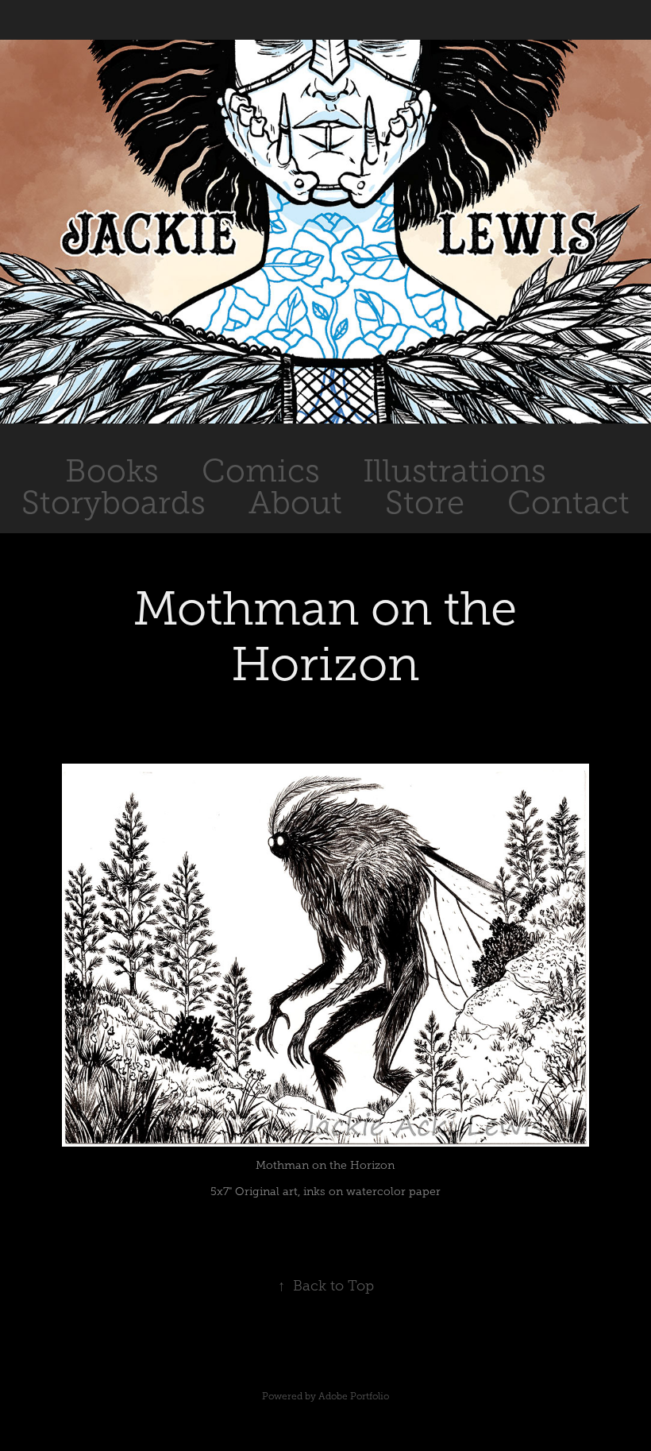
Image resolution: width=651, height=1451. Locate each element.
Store (424, 502)
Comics (261, 471)
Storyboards (113, 502)
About (295, 502)
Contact (568, 502)
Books (112, 471)
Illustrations (454, 471)
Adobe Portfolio (353, 1396)
